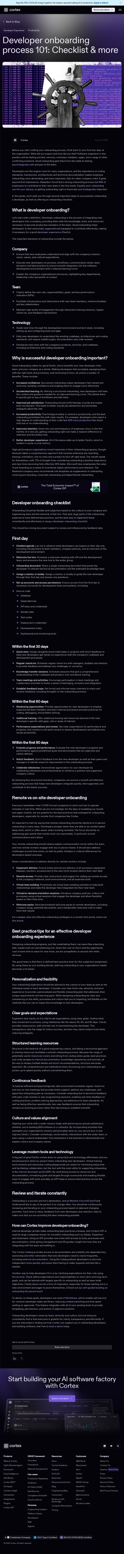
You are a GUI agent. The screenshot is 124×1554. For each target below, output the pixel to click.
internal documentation (47, 1059)
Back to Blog (13, 21)
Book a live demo (102, 9)
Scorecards (18, 1276)
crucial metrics (42, 443)
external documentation (35, 1259)
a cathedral (62, 1127)
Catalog (29, 1252)
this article (17, 920)
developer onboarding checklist (70, 521)
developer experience (49, 232)
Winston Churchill (79, 1200)
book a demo (56, 1326)
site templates (61, 471)
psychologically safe (23, 164)
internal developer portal (32, 1171)
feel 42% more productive (77, 420)
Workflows (71, 1297)
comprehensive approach (44, 453)
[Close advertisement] (120, 3)
